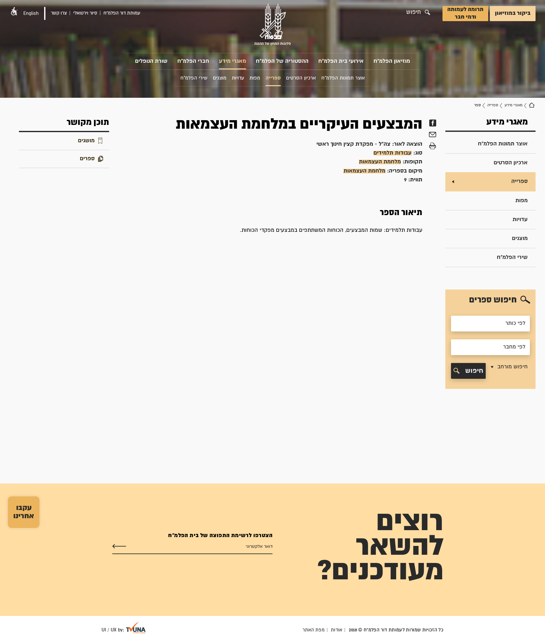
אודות (337, 630)
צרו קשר (59, 13)
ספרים (87, 158)
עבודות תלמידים (392, 153)
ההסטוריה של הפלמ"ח (282, 61)
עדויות (520, 219)
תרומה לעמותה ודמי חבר (465, 13)
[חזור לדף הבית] (532, 105)
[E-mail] (432, 135)
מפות (521, 200)
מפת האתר (313, 630)
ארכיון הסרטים (511, 163)
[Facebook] (432, 123)
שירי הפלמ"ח (512, 257)
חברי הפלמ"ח (193, 61)
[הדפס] (432, 146)
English (31, 13)
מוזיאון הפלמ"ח (391, 61)
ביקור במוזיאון (512, 13)
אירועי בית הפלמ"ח (341, 61)
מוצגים (520, 238)
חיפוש (473, 371)
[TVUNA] (136, 628)
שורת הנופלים (151, 61)
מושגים (86, 140)
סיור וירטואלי (85, 13)
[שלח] (119, 546)
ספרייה (492, 105)
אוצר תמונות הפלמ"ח (503, 144)
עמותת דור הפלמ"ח (121, 13)
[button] (14, 11)
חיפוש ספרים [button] (493, 300)
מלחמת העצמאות (380, 162)
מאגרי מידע (232, 61)
